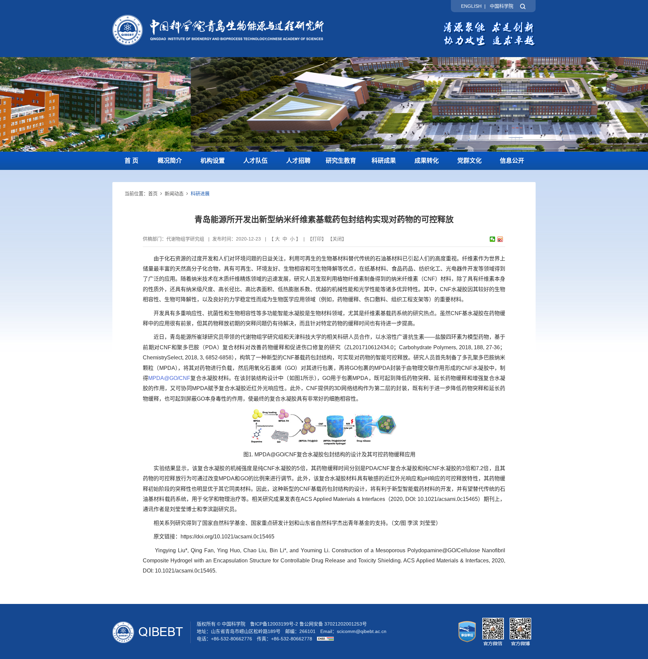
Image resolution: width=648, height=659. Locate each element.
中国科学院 (501, 6)
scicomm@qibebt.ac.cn (361, 631)
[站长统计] (324, 638)
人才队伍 (255, 160)
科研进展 (200, 193)
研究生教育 (341, 160)
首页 (153, 193)
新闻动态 (174, 193)
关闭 (337, 239)
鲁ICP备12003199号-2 (274, 624)
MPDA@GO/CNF (169, 378)
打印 (317, 239)
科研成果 (384, 160)
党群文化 (469, 160)
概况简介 (170, 160)
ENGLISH (471, 6)
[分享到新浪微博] (500, 239)
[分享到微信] (492, 239)
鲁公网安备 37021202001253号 (333, 624)
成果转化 (426, 160)
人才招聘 (298, 160)
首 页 (131, 160)
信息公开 (512, 160)
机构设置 (212, 160)
